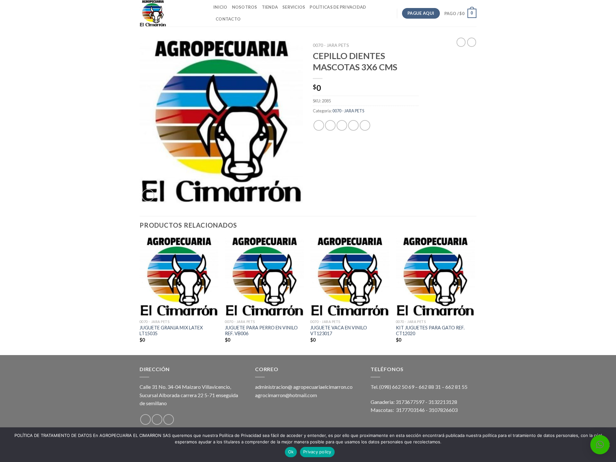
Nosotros (244, 7)
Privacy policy (317, 451)
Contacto (228, 19)
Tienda (270, 7)
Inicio (220, 7)
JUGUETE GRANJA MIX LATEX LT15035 (171, 330)
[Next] (474, 295)
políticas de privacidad (338, 7)
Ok (291, 451)
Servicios (293, 7)
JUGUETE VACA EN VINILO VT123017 (338, 330)
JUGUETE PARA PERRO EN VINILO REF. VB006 (261, 330)
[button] (600, 444)
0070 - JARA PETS (331, 45)
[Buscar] (247, 19)
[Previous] (140, 295)
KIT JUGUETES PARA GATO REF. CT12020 (430, 330)
